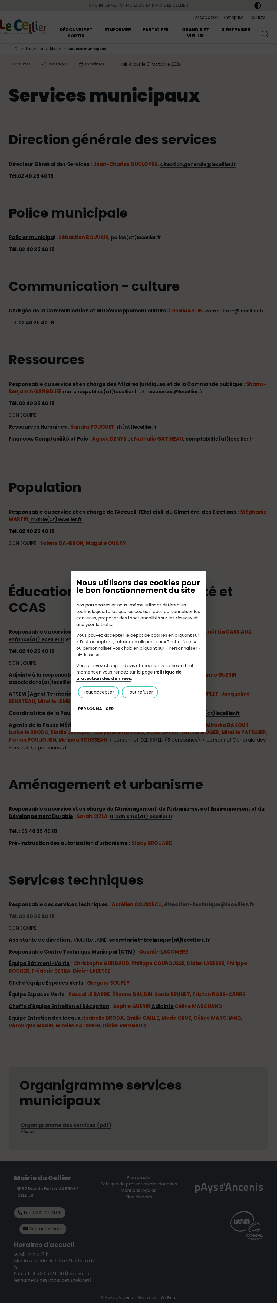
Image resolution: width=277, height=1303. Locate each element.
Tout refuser (140, 692)
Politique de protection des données (129, 675)
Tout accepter (98, 692)
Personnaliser (96, 709)
